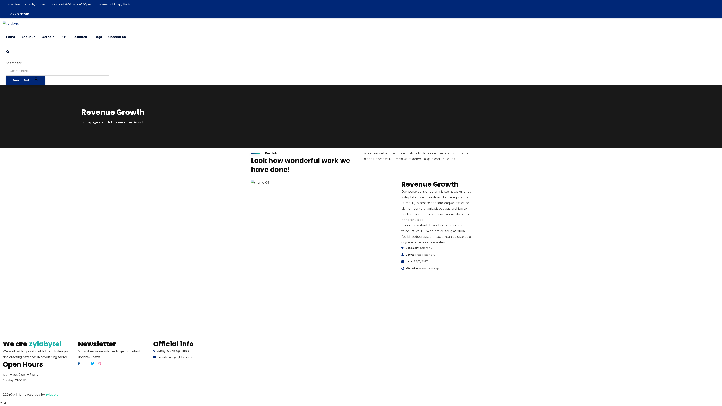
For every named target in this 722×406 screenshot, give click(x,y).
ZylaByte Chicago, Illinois (114, 4)
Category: (412, 248)
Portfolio (108, 122)
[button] (57, 52)
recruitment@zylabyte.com (26, 4)
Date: (409, 261)
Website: (412, 268)
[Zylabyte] (11, 24)
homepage (89, 122)
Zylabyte (52, 394)
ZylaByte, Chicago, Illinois (173, 351)
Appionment (19, 13)
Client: (409, 254)
